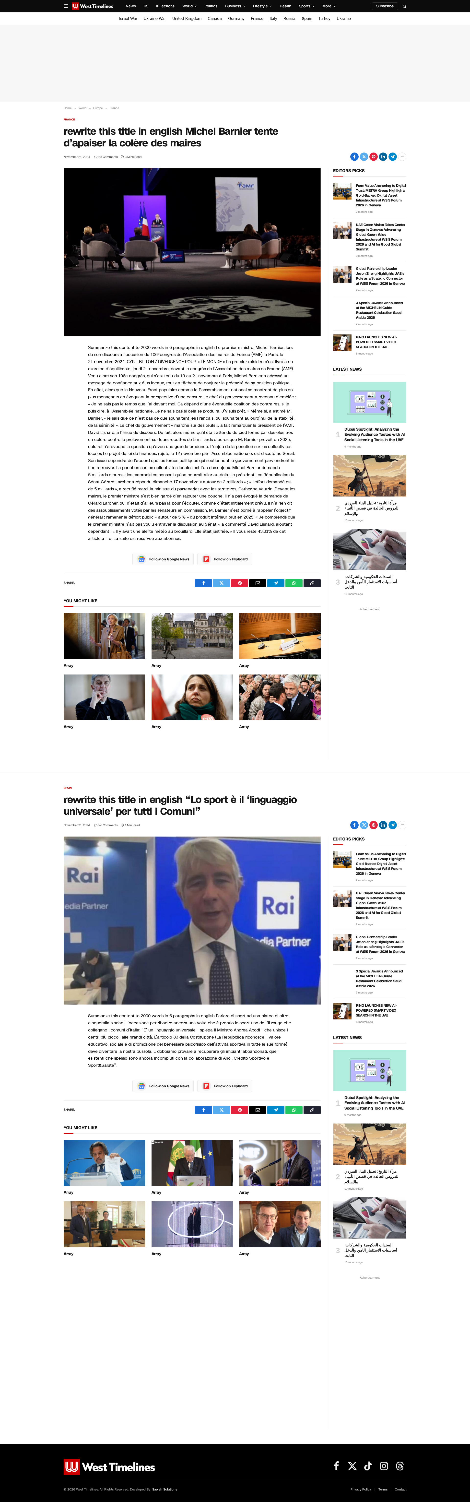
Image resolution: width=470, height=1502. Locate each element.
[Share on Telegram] (392, 157)
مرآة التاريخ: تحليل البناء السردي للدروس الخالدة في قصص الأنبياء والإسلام (371, 508)
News (131, 6)
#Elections (165, 6)
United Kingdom (186, 18)
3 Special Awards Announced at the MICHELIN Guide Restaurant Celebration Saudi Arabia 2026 (379, 310)
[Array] (104, 636)
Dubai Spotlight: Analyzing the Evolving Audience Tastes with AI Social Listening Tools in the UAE (374, 435)
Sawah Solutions (164, 1489)
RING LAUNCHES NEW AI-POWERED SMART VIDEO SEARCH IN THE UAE (376, 342)
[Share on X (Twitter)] (364, 157)
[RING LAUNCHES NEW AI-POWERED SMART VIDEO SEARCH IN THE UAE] (342, 342)
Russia (289, 18)
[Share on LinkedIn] (383, 157)
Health (285, 6)
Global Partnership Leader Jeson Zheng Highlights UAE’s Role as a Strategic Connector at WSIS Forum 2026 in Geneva (380, 276)
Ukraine (344, 18)
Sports (304, 6)
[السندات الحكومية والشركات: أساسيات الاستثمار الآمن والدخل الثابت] (369, 549)
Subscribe (385, 6)
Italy (273, 18)
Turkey (324, 18)
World (187, 6)
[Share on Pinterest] (373, 157)
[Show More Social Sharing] (402, 157)
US (146, 6)
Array (68, 665)
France (257, 18)
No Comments (108, 157)
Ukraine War (155, 18)
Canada (215, 18)
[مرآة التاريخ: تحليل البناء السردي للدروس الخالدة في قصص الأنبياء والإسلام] (369, 475)
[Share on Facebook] (354, 157)
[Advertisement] (235, 63)
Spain (307, 18)
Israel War (128, 18)
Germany (236, 18)
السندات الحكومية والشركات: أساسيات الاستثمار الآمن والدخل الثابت (370, 582)
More (326, 6)
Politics (211, 6)
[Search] (404, 6)
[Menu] (66, 6)
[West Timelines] (92, 6)
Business (233, 6)
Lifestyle (260, 6)
